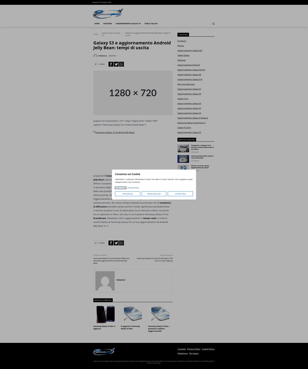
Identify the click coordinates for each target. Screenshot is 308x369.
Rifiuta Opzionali (154, 194)
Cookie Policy (120, 188)
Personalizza (128, 194)
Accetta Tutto (180, 194)
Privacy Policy (133, 188)
